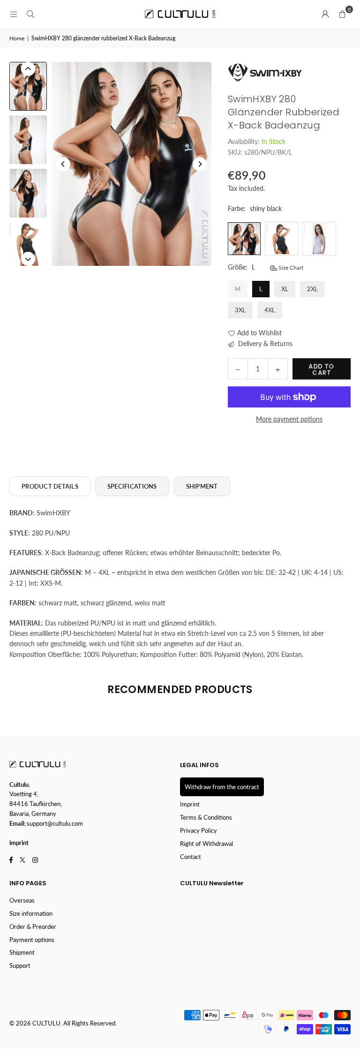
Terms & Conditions (206, 817)
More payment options (289, 419)
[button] (342, 14)
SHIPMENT (202, 486)
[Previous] (63, 164)
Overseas (22, 900)
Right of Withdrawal (206, 843)
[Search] (30, 14)
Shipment (22, 952)
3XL (240, 310)
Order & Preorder (32, 926)
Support (19, 965)
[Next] (200, 164)
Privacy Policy (198, 830)
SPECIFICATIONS (132, 486)
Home (16, 38)
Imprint (190, 804)
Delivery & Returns (264, 343)
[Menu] (13, 14)
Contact (190, 856)
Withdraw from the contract (222, 787)
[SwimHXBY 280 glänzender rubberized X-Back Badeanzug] (28, 86)
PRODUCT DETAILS (50, 486)
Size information (30, 913)
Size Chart (290, 267)
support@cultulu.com (55, 823)
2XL (312, 289)
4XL (269, 310)
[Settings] (325, 14)
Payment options (31, 939)
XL (284, 289)
